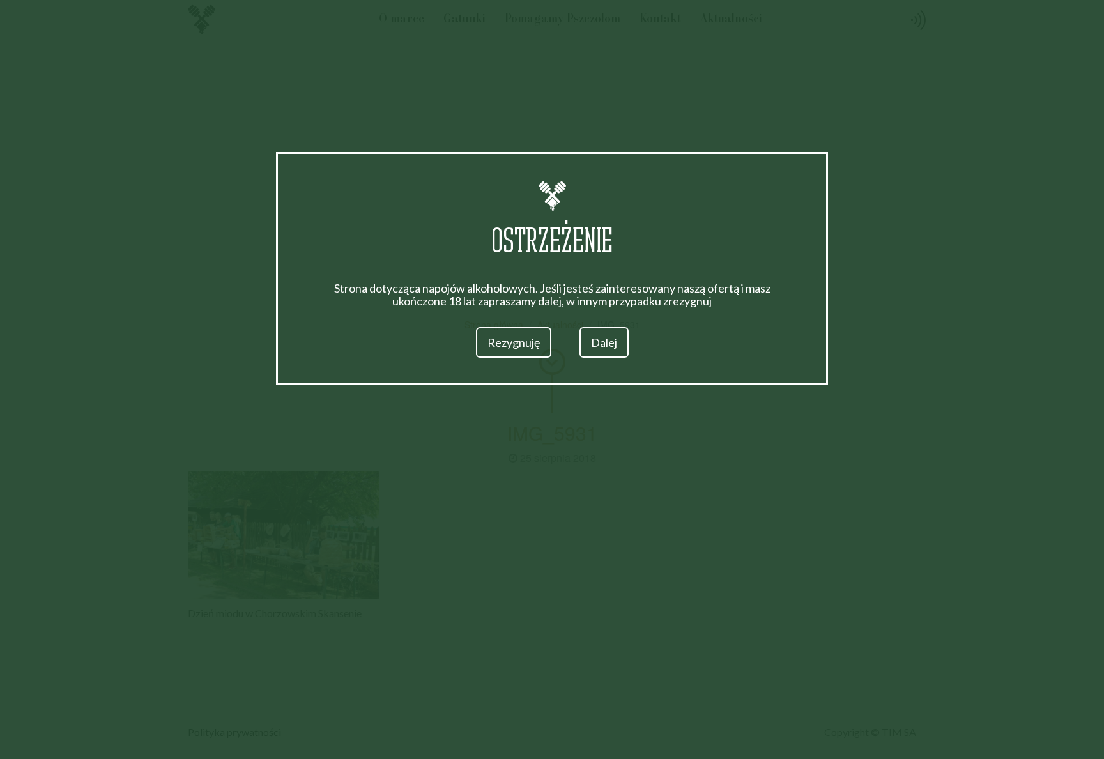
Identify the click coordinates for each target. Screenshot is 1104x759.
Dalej (604, 342)
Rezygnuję (513, 342)
